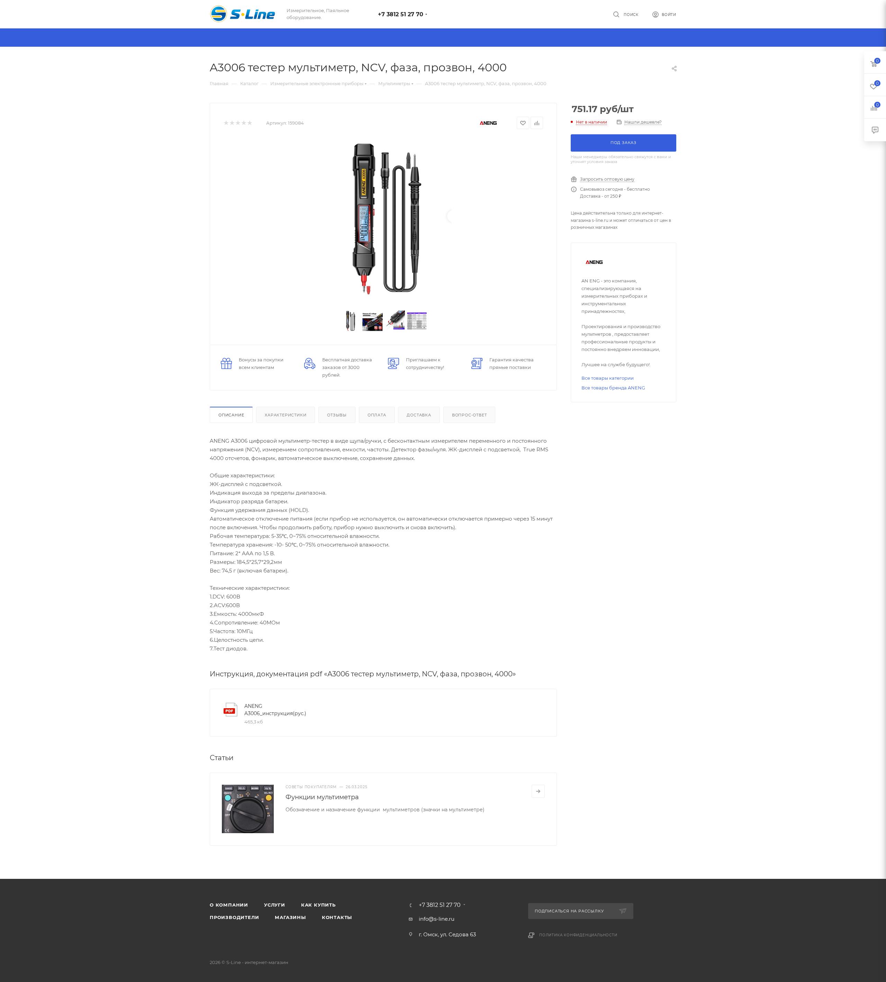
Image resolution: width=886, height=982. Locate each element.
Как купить (318, 905)
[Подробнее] (538, 791)
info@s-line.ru (436, 919)
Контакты (337, 917)
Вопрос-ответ (469, 415)
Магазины (290, 917)
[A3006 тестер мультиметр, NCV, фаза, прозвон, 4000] (383, 218)
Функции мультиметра (322, 797)
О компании (229, 905)
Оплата (377, 415)
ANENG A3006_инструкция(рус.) (275, 710)
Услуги (274, 905)
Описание (231, 415)
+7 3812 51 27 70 (400, 14)
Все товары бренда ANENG (613, 387)
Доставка (419, 415)
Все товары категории (607, 378)
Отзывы (337, 415)
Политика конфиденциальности (578, 935)
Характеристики (285, 415)
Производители (234, 917)
